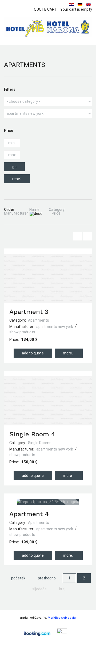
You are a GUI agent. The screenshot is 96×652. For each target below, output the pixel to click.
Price (56, 213)
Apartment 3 (28, 311)
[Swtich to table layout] (77, 236)
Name (34, 209)
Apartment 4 (29, 514)
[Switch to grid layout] (87, 236)
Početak (18, 578)
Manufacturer (16, 213)
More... (68, 353)
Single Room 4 (32, 434)
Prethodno (47, 578)
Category (57, 209)
